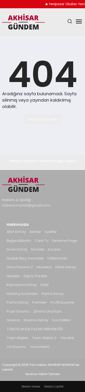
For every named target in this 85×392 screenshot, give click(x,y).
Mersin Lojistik (54, 386)
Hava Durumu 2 (20, 266)
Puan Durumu (18, 311)
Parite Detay (53, 293)
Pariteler (39, 302)
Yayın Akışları (17, 337)
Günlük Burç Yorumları (25, 258)
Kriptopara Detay (22, 284)
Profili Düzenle (62, 302)
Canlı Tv (41, 240)
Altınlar (35, 231)
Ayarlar (51, 231)
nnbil (44, 284)
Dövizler (37, 249)
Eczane (54, 249)
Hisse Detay (65, 266)
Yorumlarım (40, 346)
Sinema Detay (35, 320)
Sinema (13, 320)
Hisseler (13, 275)
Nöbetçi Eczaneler (22, 293)
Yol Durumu (16, 346)
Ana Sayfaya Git (42, 119)
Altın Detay (16, 231)
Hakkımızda (57, 258)
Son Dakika (61, 320)
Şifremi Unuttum (47, 311)
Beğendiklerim (19, 240)
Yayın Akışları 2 (44, 337)
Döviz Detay (17, 249)
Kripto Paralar (35, 275)
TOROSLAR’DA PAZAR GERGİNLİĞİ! (35, 328)
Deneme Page (64, 240)
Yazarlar (67, 337)
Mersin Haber (31, 386)
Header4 (44, 266)
